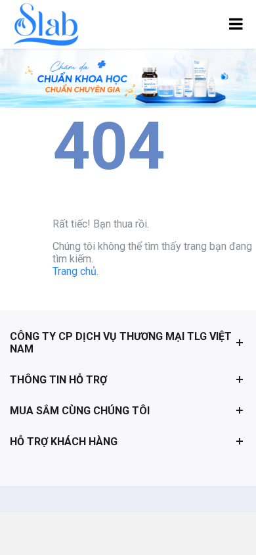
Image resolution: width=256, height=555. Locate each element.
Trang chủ (74, 271)
